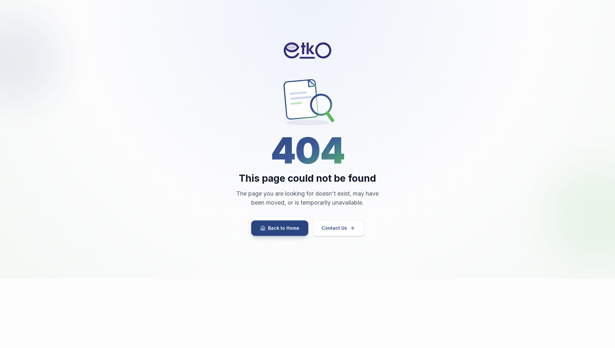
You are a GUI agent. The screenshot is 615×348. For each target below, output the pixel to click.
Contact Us (334, 228)
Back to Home (283, 228)
